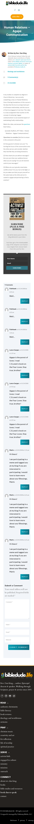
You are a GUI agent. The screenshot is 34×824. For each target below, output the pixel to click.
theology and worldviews (16, 71)
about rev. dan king (8, 781)
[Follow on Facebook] (2, 695)
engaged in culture (8, 760)
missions (3, 767)
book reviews (5, 714)
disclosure (13, 820)
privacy (22, 820)
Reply (25, 301)
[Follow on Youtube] (10, 695)
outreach (4, 771)
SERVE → (5, 752)
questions (27, 124)
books (2, 785)
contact (3, 796)
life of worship (6, 743)
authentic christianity (9, 706)
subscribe (15, 17)
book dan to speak (8, 792)
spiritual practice (7, 746)
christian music (6, 731)
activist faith (5, 756)
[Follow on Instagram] (6, 695)
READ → (4, 703)
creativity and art (7, 735)
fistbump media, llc (20, 67)
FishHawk (12, 288)
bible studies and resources (11, 788)
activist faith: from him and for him (17, 65)
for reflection (5, 739)
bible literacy (5, 710)
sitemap (31, 820)
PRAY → (4, 728)
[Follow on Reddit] (14, 695)
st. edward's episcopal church (22, 60)
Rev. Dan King (21, 53)
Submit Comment (19, 647)
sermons (3, 722)
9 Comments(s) (13, 77)
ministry (3, 764)
